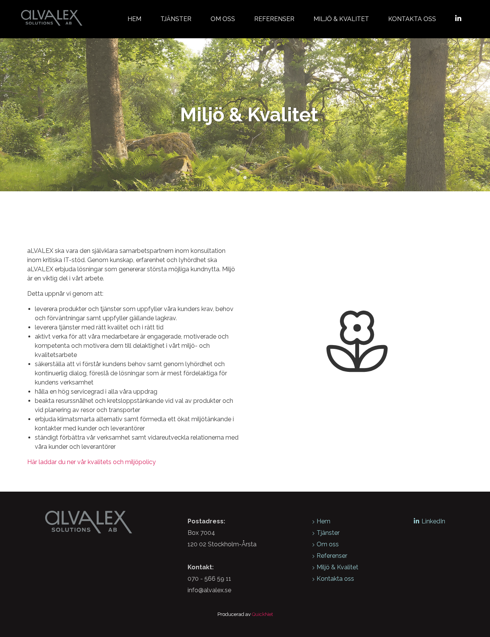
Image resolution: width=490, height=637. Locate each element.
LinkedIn (433, 521)
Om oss (223, 19)
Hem (134, 19)
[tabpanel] (245, 114)
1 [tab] (245, 178)
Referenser (274, 19)
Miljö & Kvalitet (341, 19)
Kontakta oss (412, 19)
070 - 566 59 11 (209, 578)
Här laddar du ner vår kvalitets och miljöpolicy (91, 462)
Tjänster (175, 19)
